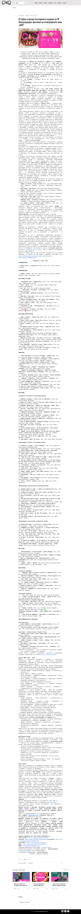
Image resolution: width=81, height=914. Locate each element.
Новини (14, 7)
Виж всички (66, 869)
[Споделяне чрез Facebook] (19, 859)
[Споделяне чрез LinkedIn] (24, 859)
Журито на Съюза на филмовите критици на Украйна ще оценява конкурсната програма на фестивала (59, 884)
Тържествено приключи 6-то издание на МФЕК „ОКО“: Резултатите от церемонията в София (39, 884)
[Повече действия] (61, 15)
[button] (66, 7)
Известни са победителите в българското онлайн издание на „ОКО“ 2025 (20, 884)
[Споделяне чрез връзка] (27, 859)
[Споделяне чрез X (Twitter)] (22, 859)
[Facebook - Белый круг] (68, 911)
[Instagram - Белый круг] (65, 911)
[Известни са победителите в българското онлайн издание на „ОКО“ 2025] (21, 877)
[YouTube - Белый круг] (62, 911)
